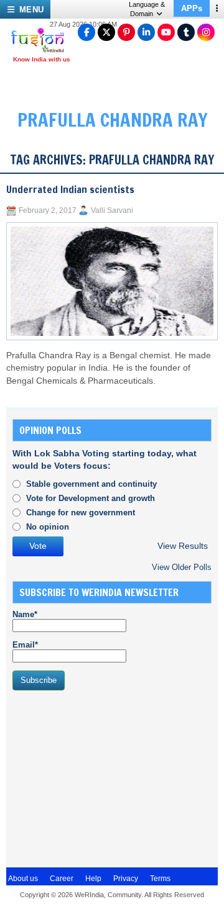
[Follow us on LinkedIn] (146, 32)
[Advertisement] (105, 777)
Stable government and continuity (91, 484)
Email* (25, 644)
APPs (191, 8)
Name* (24, 614)
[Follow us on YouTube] (166, 32)
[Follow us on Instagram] (206, 32)
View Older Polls (182, 567)
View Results (182, 546)
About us (23, 878)
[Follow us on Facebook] (86, 32)
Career (61, 878)
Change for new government (80, 512)
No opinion (47, 526)
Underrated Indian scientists (70, 189)
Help (93, 878)
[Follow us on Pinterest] (126, 32)
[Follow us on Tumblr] (186, 32)
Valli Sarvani (112, 210)
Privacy (125, 878)
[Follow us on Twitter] (106, 32)
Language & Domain (147, 9)
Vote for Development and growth (90, 498)
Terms (160, 878)
